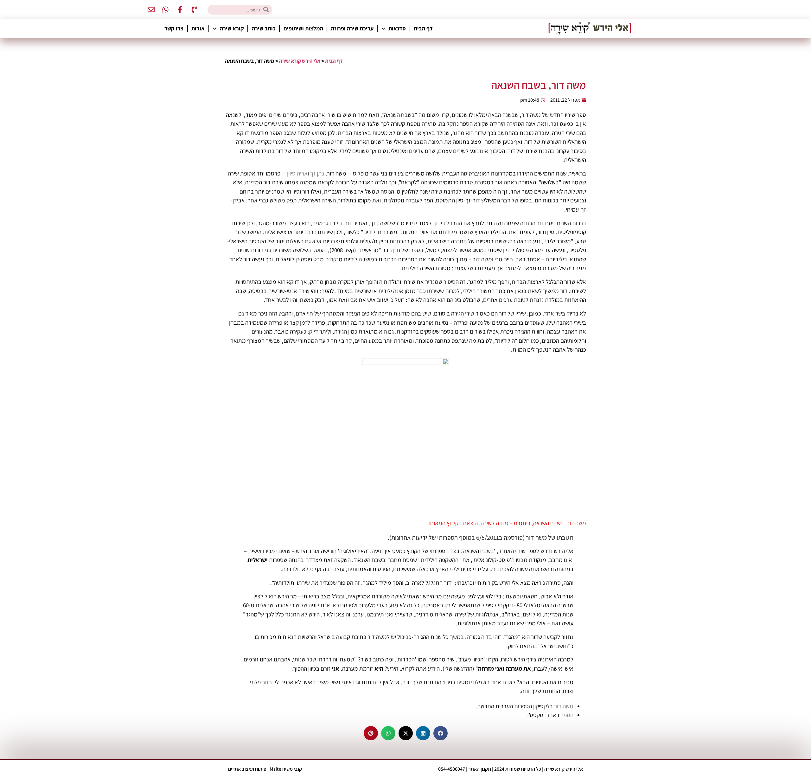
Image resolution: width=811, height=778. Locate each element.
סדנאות (397, 28)
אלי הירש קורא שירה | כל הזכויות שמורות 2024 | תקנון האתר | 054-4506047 (510, 769)
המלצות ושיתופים (303, 28)
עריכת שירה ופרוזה (352, 28)
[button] (440, 733)
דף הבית (423, 28)
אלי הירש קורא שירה (299, 60)
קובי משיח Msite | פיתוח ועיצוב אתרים (265, 769)
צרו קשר (173, 28)
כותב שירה (264, 28)
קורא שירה (232, 28)
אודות (198, 28)
